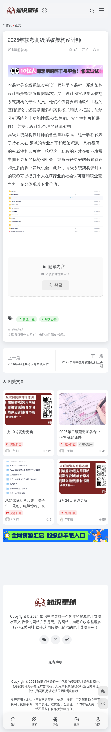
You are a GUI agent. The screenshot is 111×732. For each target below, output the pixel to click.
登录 (58, 285)
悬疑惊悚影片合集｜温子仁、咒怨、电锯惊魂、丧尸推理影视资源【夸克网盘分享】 (27, 508)
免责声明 (55, 661)
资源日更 (28, 319)
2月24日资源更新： (75, 500)
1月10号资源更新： (21, 431)
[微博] (67, 639)
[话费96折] (55, 639)
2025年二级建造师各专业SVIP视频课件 (79, 434)
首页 (9, 25)
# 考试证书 (49, 319)
